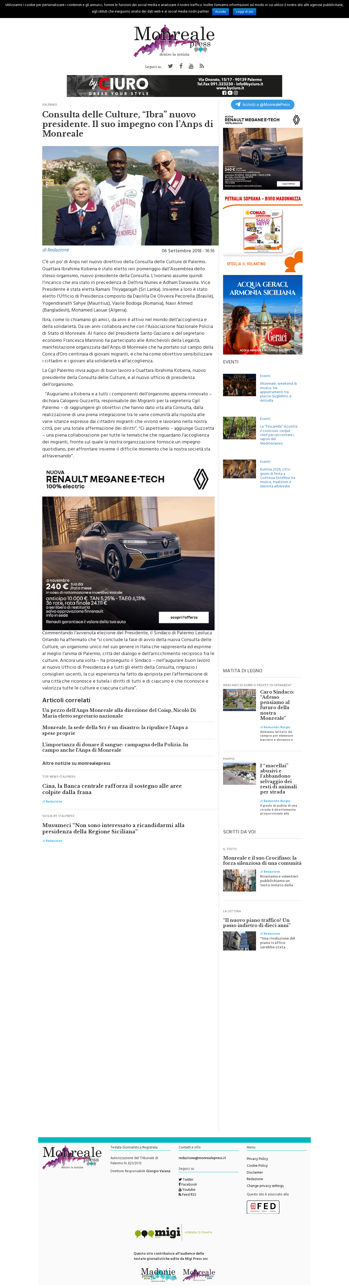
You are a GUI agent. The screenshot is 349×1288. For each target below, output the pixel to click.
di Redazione (55, 250)
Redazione (255, 1179)
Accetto (220, 12)
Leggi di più (244, 12)
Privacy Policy (257, 1159)
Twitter (187, 1180)
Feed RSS (188, 1195)
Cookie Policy (257, 1166)
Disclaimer (255, 1173)
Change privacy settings (265, 1186)
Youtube (188, 1190)
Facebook (188, 1185)
